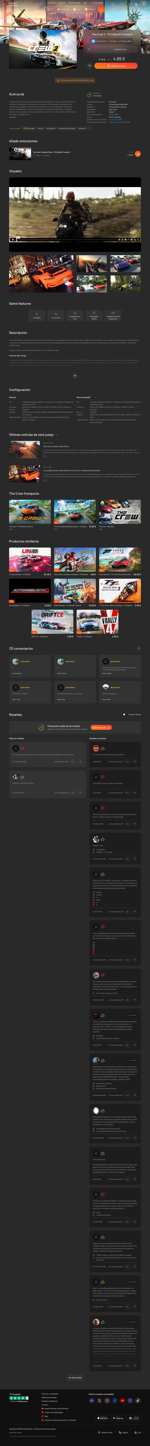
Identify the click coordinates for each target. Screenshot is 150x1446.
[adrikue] (96, 1060)
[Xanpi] (96, 839)
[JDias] (96, 1153)
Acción (111, 117)
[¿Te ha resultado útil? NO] (80, 761)
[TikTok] (138, 1401)
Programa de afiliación (49, 1401)
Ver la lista (112, 102)
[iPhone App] (103, 1418)
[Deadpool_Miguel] (96, 1322)
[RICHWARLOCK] (96, 1015)
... (89, 128)
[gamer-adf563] (96, 1194)
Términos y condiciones (50, 1394)
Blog (85, 3)
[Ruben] (15, 748)
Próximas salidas (74, 3)
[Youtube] (122, 1401)
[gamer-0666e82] (60, 687)
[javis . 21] (96, 748)
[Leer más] (115, 1343)
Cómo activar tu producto (118, 107)
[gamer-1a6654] (96, 1282)
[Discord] (92, 1401)
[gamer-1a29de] (96, 1237)
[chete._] (96, 975)
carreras (40, 128)
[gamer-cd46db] (15, 777)
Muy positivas (114, 120)
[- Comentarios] (133, 648)
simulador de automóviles (67, 128)
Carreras (118, 117)
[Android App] (118, 1418)
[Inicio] (10, 4)
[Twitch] (130, 1401)
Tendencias (51, 3)
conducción (82, 128)
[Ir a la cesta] (136, 4)
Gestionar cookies (15, 1433)
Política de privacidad (49, 1397)
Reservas (62, 3)
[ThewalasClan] (96, 1110)
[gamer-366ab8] (15, 687)
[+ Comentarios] (139, 648)
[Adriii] (105, 687)
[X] (99, 1401)
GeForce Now (30, 128)
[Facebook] (115, 1401)
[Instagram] (107, 1401)
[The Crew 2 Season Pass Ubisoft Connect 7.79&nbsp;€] (20, 153)
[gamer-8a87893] (96, 874)
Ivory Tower (113, 109)
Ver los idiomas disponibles (118, 104)
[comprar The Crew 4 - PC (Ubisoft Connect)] (30, 512)
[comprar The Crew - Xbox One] (120, 512)
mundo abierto (50, 128)
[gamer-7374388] (96, 777)
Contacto (45, 1405)
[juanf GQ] (96, 808)
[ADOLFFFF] (15, 661)
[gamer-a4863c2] (105, 661)
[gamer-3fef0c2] (96, 927)
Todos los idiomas (134, 714)
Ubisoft (111, 112)
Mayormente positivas (117, 122)
